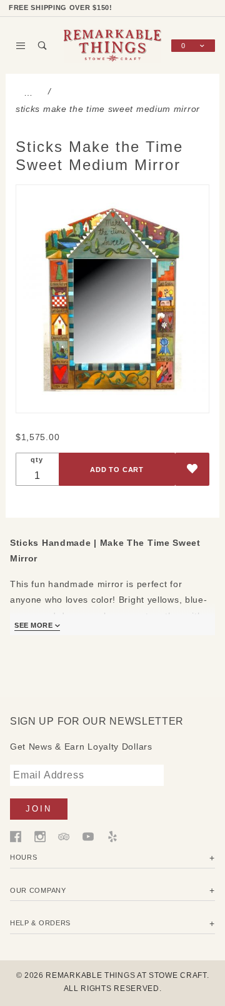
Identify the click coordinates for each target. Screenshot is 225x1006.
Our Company (38, 890)
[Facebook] (15, 836)
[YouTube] (88, 836)
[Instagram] (40, 836)
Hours (24, 857)
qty (36, 459)
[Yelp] (112, 836)
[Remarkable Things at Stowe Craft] (112, 45)
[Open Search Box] (43, 46)
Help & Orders (40, 923)
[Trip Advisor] (63, 836)
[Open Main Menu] (21, 46)
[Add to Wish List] (192, 469)
